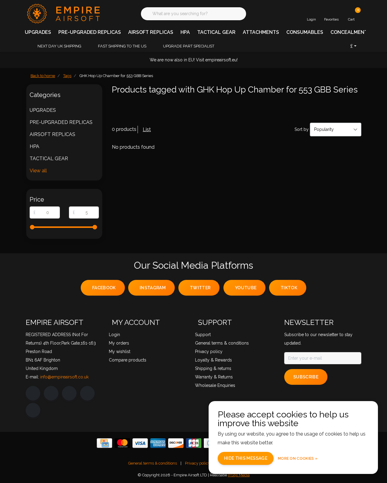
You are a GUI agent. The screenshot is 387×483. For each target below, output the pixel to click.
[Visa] (140, 443)
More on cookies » (297, 458)
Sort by (301, 129)
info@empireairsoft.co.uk (64, 376)
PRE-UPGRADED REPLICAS (89, 32)
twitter (200, 287)
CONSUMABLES (304, 32)
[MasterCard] (122, 443)
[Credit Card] (104, 443)
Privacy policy (197, 463)
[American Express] (158, 443)
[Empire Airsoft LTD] (63, 13)
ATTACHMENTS (261, 32)
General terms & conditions (152, 463)
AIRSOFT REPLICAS (150, 32)
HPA (185, 32)
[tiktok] (33, 410)
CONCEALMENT (349, 32)
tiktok (289, 287)
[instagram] (51, 393)
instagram (153, 287)
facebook (104, 287)
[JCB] (193, 443)
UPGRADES (38, 32)
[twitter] (69, 393)
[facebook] (33, 393)
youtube (245, 287)
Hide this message (245, 458)
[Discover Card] (176, 443)
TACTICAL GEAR (216, 32)
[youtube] (87, 393)
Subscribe (305, 376)
